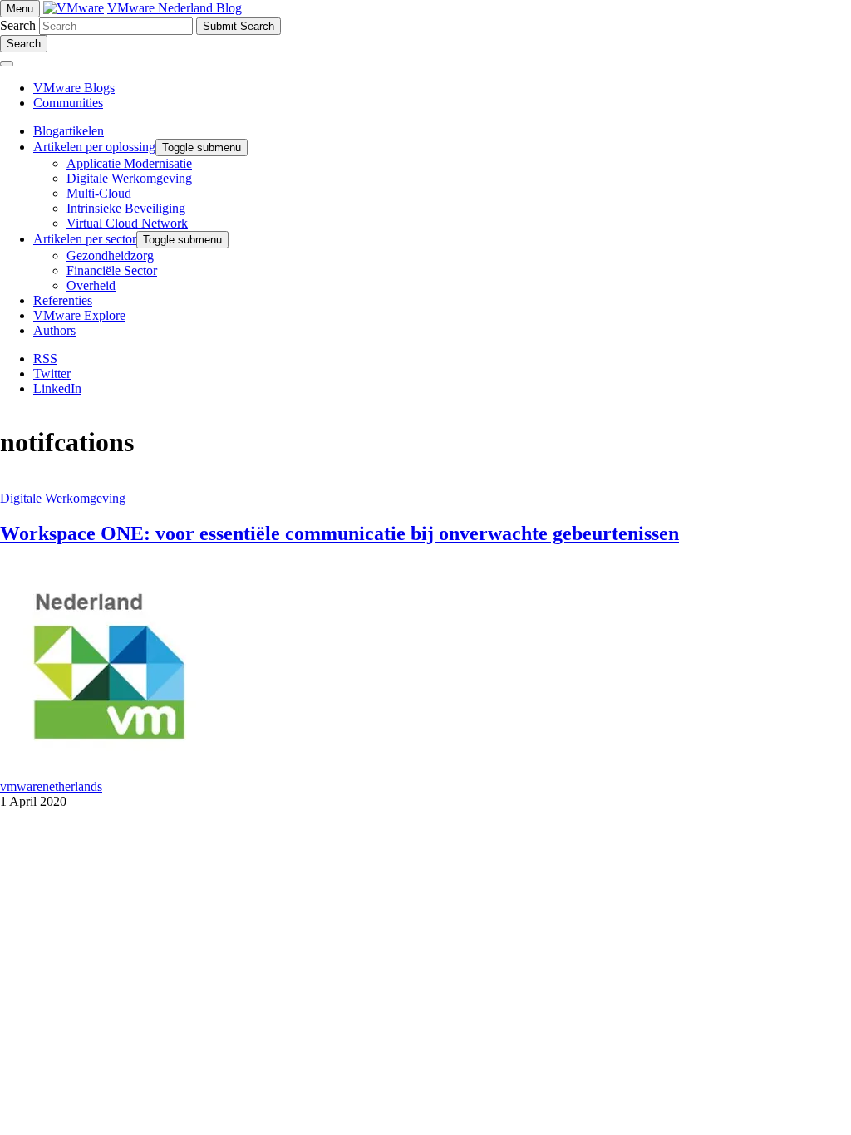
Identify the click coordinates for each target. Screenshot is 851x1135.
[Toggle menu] (6, 63)
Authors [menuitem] (54, 330)
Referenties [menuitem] (62, 300)
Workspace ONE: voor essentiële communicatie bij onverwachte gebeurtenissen (339, 533)
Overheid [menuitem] (91, 285)
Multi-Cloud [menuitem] (98, 193)
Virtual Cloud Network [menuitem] (127, 223)
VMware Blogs (74, 88)
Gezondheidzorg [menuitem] (110, 255)
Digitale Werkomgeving (62, 498)
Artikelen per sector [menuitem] (84, 239)
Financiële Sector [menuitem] (111, 270)
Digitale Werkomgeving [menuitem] (129, 178)
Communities (68, 103)
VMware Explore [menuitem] (79, 315)
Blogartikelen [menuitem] (68, 131)
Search (18, 25)
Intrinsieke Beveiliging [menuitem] (125, 208)
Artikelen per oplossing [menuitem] (94, 147)
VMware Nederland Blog (174, 8)
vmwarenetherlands (51, 786)
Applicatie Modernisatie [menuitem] (129, 163)
